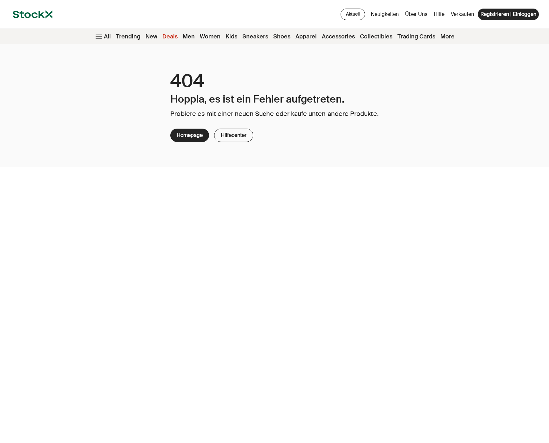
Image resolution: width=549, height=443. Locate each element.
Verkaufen (462, 14)
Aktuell (353, 14)
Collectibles (376, 36)
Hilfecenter (233, 133)
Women (210, 36)
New (151, 36)
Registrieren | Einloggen (508, 14)
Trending (128, 36)
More (447, 36)
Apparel (306, 36)
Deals (170, 36)
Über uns (417, 16)
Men (189, 36)
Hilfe (439, 14)
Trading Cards (416, 36)
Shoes (281, 36)
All (107, 36)
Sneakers (255, 36)
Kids (231, 36)
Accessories (338, 36)
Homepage (190, 135)
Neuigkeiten (385, 14)
